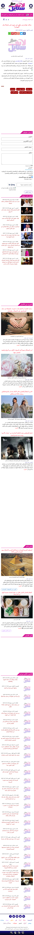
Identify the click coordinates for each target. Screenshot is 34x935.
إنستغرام (30, 63)
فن (32, 19)
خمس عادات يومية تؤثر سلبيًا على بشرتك (10, 839)
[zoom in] (4, 19)
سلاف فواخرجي (19, 61)
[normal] (6, 19)
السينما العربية (14, 92)
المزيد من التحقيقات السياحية (9, 589)
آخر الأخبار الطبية (6, 630)
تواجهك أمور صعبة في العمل (10, 688)
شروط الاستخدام (29, 169)
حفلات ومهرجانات (26, 19)
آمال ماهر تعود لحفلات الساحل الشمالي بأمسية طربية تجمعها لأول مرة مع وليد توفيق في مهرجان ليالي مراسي (10, 262)
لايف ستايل (29, 89)
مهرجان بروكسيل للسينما (26, 92)
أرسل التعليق (28, 192)
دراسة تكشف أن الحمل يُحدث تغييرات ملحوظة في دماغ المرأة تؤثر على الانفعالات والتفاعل (10, 874)
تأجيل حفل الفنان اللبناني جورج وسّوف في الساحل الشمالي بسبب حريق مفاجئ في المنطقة (10, 245)
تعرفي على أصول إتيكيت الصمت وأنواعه (10, 755)
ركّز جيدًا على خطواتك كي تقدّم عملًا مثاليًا (10, 696)
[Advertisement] (17, 113)
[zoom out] (8, 19)
